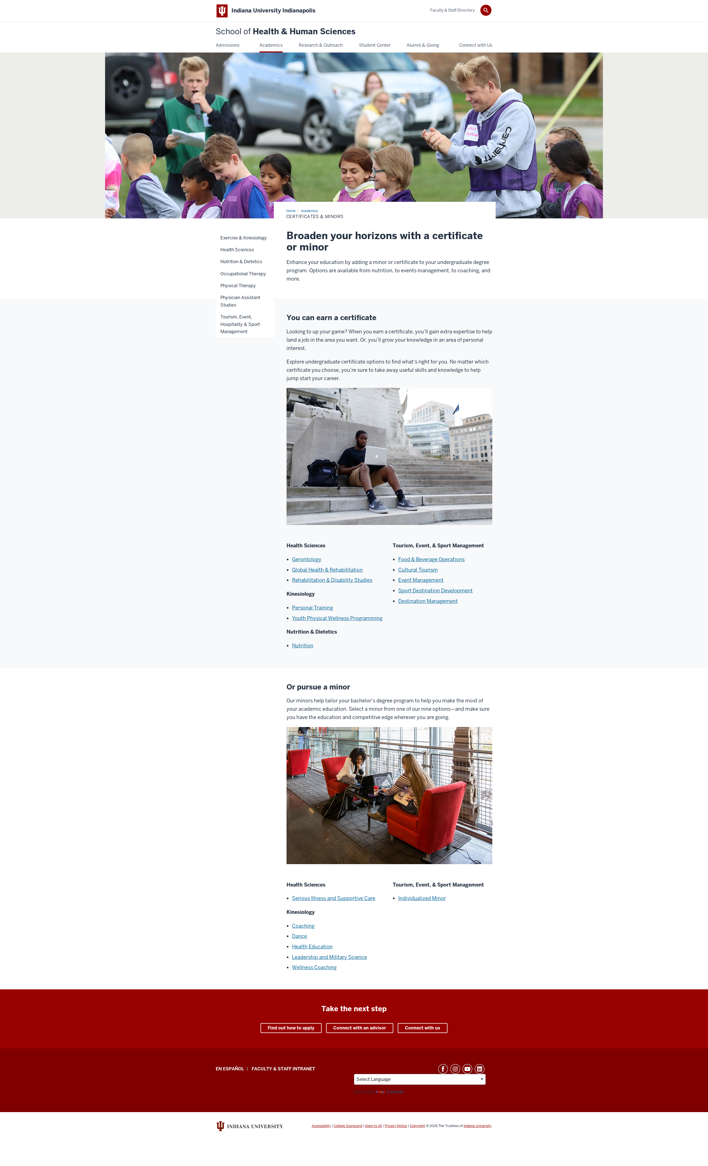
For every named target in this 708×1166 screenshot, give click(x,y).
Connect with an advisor (359, 1028)
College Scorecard (348, 1126)
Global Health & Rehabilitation (327, 570)
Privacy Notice (396, 1126)
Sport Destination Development (435, 590)
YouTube (467, 1069)
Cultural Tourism (418, 570)
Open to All (373, 1126)
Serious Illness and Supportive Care (333, 898)
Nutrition (302, 645)
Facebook (443, 1069)
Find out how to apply (291, 1028)
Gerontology (306, 559)
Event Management (421, 580)
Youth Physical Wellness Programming (337, 618)
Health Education (312, 946)
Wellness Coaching (314, 967)
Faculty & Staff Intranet (283, 1069)
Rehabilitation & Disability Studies (332, 580)
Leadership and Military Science (329, 957)
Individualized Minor (422, 898)
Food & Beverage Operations (431, 559)
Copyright (417, 1126)
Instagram (455, 1069)
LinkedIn (480, 1069)
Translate (395, 1091)
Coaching (303, 926)
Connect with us (422, 1028)
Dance (299, 936)
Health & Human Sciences (285, 31)
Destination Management (428, 601)
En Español (230, 1069)
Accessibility (321, 1126)
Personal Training (312, 608)
